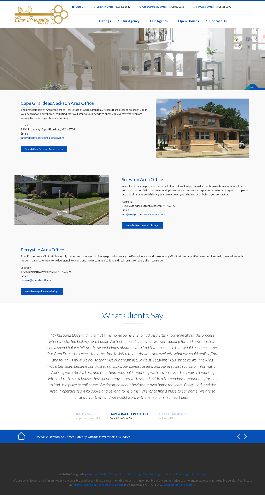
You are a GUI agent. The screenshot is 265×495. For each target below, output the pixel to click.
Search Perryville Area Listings (42, 291)
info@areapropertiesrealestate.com (42, 137)
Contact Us (218, 21)
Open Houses (188, 21)
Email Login (199, 474)
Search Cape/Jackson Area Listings (44, 149)
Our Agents (159, 21)
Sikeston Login (152, 474)
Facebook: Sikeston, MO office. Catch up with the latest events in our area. (83, 437)
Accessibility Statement (179, 484)
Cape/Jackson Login (177, 474)
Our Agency (130, 21)
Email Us (80, 6)
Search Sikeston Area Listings (142, 225)
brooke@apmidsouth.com (36, 280)
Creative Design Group (102, 474)
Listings (105, 21)
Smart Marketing (130, 474)
